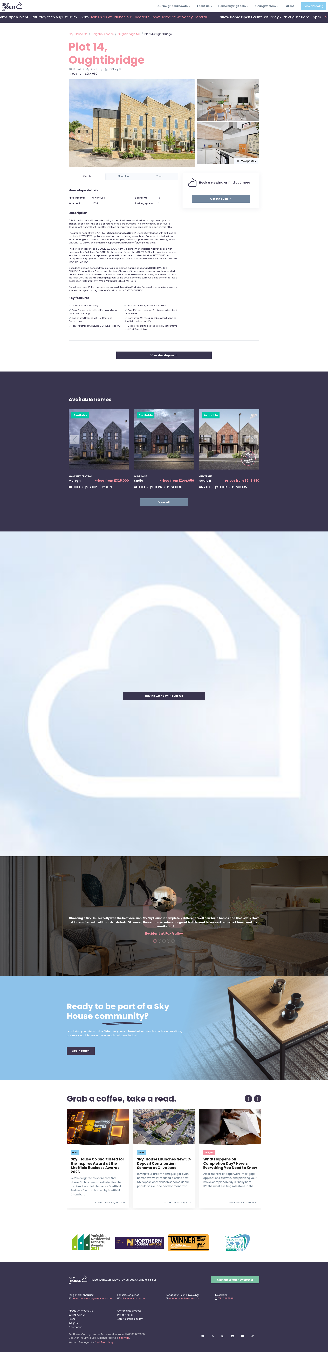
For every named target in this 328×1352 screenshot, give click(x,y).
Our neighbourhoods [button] (172, 6)
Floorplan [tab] (123, 176)
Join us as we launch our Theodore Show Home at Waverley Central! (149, 17)
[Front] (12, 6)
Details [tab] (87, 176)
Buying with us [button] (265, 6)
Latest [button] (289, 6)
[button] (221, 199)
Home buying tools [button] (232, 6)
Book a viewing (313, 6)
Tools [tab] (159, 176)
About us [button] (202, 6)
